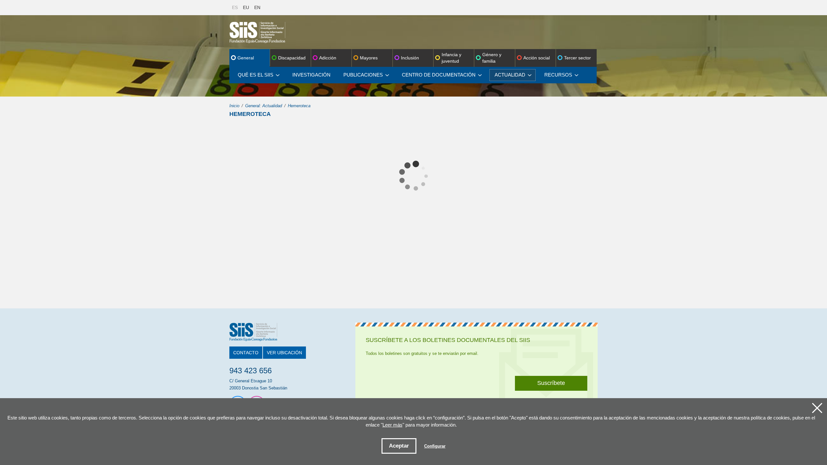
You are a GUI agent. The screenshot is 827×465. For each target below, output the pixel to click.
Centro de (439, 75)
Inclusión (410, 57)
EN (257, 7)
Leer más (392, 425)
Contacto (245, 352)
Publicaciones (363, 75)
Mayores (369, 57)
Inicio (234, 105)
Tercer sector (577, 57)
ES (235, 7)
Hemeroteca (299, 105)
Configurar (434, 446)
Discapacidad (292, 57)
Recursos (558, 75)
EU (246, 7)
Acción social (536, 57)
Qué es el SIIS (255, 75)
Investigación (311, 75)
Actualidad (510, 75)
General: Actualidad (263, 105)
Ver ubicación (284, 352)
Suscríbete (551, 383)
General (245, 57)
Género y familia (491, 58)
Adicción (327, 57)
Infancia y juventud (451, 58)
